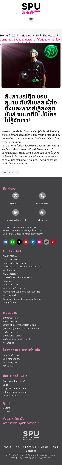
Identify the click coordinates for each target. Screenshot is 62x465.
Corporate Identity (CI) (14, 381)
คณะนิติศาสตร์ (9, 295)
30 (37, 36)
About (7, 447)
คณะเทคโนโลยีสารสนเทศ (14, 288)
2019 (15, 36)
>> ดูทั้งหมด (8, 343)
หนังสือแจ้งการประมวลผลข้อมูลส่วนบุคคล (22, 230)
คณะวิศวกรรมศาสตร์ (12, 284)
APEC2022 (8, 366)
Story (30, 447)
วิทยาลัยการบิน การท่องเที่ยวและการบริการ (22, 266)
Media (44, 447)
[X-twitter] (19, 242)
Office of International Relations (19, 325)
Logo (5, 385)
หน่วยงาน (10, 313)
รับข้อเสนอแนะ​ (42, 220)
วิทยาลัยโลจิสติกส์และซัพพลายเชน (18, 277)
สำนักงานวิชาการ (10, 318)
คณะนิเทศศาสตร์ (10, 259)
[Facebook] (5, 242)
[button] (31, 19)
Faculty (19, 447)
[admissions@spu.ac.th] (15, 212)
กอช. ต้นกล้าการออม (12, 355)
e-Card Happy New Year (15, 392)
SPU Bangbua (10, 362)
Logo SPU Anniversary (14, 388)
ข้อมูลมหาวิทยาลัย (13, 418)
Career (6, 411)
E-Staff (6, 408)
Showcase (49, 36)
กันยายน (26, 36)
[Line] (12, 242)
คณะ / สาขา (12, 251)
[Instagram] (39, 242)
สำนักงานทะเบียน (10, 321)
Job (54, 447)
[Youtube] (26, 242)
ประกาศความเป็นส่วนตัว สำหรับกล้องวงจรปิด (23, 234)
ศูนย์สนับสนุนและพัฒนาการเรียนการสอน (21, 328)
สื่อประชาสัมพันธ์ (15, 376)
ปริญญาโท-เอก (9, 302)
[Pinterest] (53, 242)
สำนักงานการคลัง (11, 332)
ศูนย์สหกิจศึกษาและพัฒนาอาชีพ (17, 339)
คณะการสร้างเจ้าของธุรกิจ (14, 263)
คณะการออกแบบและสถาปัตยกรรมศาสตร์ (21, 292)
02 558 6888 (42, 203)
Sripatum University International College (22, 299)
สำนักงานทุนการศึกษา (12, 336)
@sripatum (15, 203)
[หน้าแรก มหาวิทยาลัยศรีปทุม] (31, 435)
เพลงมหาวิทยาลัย (11, 395)
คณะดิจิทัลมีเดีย (10, 256)
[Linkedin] (33, 242)
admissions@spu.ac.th (15, 220)
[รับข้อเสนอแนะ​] (42, 212)
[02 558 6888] (42, 195)
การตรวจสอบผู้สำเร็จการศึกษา (21, 423)
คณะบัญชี (7, 281)
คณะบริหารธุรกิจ (10, 274)
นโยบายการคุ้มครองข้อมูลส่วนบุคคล (19, 227)
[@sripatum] (15, 195)
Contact (31, 451)
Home (4, 36)
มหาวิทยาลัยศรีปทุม (11, 359)
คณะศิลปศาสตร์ (10, 270)
